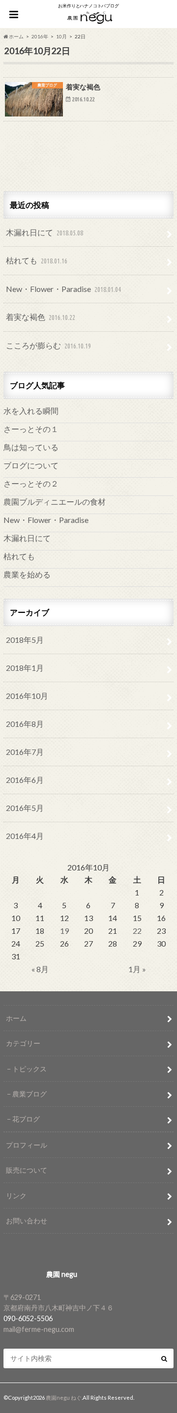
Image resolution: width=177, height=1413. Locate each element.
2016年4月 (25, 835)
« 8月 (40, 969)
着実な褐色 (40, 316)
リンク (16, 1195)
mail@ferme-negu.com (38, 1329)
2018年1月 (25, 667)
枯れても (36, 260)
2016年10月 (27, 695)
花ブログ (26, 1119)
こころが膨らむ (48, 345)
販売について (26, 1170)
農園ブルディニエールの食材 (54, 501)
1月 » (137, 969)
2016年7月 (25, 751)
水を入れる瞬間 (31, 410)
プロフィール (26, 1145)
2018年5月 (25, 639)
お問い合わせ (26, 1220)
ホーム (16, 1018)
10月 (61, 36)
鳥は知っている (31, 447)
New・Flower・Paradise (63, 288)
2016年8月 (25, 723)
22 (137, 930)
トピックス (29, 1069)
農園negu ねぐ (64, 1397)
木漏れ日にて (44, 232)
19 (64, 930)
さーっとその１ (31, 428)
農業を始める (27, 574)
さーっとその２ (31, 483)
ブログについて (31, 465)
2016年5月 (25, 807)
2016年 (39, 36)
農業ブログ (29, 1094)
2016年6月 (25, 779)
